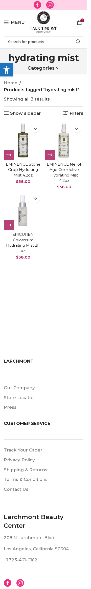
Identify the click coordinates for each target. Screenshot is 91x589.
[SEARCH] (78, 41)
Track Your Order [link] (23, 450)
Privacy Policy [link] (19, 459)
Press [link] (10, 407)
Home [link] (10, 82)
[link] (6, 69)
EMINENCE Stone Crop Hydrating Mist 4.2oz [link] (23, 170)
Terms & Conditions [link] (26, 479)
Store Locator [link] (19, 397)
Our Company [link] (19, 387)
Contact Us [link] (16, 489)
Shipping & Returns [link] (25, 469)
